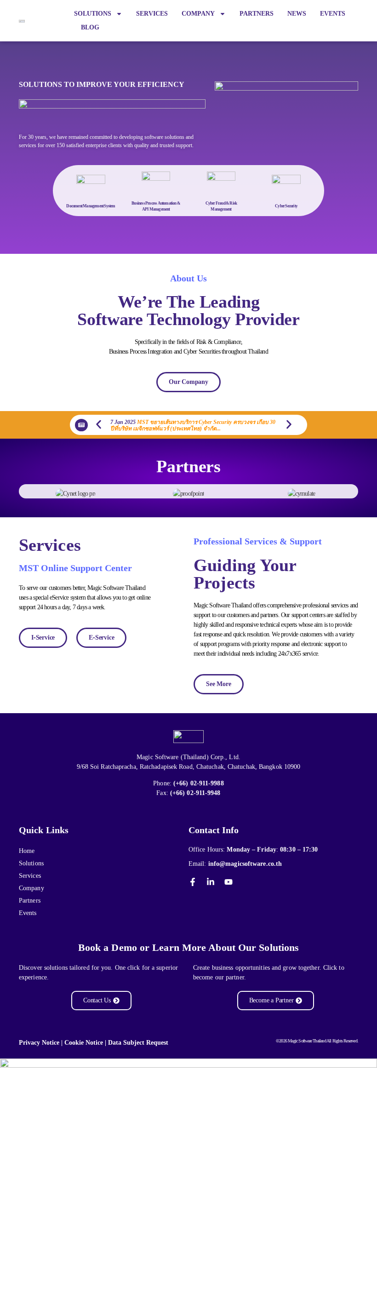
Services (30, 875)
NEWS (296, 13)
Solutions (31, 863)
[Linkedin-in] (210, 882)
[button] (98, 424)
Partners (29, 900)
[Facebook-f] (192, 882)
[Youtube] (228, 882)
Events (28, 913)
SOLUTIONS (92, 13)
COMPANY (198, 13)
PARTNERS (257, 13)
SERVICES (152, 13)
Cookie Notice (83, 1042)
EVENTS (332, 13)
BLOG (90, 27)
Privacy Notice (39, 1042)
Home (26, 850)
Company (31, 888)
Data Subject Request (138, 1042)
